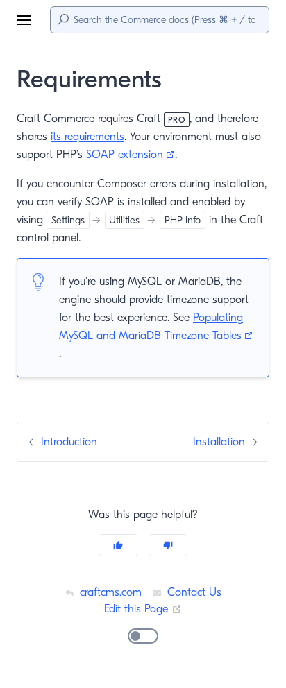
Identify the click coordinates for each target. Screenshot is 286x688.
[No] (168, 545)
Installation (221, 442)
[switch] (143, 636)
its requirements (87, 136)
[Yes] (118, 545)
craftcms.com (109, 592)
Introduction (69, 442)
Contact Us (192, 592)
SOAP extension (130, 154)
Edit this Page (143, 609)
